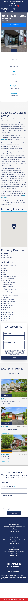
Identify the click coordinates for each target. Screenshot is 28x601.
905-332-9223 (8, 1)
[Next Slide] (15, 50)
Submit (14, 357)
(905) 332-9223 (14, 556)
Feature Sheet (13, 108)
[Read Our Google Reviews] (13, 6)
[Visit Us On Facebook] (9, 6)
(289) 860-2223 (14, 544)
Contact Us (14, 3)
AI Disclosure (12, 577)
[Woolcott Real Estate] (9, 10)
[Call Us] (18, 6)
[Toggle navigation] (24, 10)
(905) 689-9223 (14, 532)
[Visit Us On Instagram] (11, 6)
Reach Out (14, 513)
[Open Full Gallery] (14, 41)
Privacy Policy (5, 577)
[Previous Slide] (12, 50)
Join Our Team (18, 1)
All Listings (13, 373)
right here (4, 140)
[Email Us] (15, 6)
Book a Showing (13, 24)
